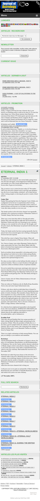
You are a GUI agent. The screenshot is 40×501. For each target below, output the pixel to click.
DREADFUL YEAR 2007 (9, 470)
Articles (9, 166)
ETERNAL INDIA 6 (8, 416)
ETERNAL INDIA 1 (19, 166)
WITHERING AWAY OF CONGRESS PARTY (14, 126)
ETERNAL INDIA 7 (8, 421)
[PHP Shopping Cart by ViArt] (34, 494)
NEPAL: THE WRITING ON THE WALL (13, 477)
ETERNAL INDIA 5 (8, 411)
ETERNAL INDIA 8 (8, 426)
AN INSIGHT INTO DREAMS (10, 465)
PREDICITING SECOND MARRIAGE (13, 462)
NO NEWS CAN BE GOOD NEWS (12, 464)
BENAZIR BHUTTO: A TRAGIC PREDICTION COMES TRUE (19, 472)
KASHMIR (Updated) (7, 107)
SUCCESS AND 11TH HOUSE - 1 (12, 460)
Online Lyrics (14, 498)
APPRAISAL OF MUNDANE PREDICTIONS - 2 (15, 458)
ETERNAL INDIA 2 (8, 396)
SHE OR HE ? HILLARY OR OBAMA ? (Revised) (16, 475)
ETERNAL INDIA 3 (8, 401)
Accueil (3, 166)
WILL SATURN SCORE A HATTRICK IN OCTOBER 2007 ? (19, 467)
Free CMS (27, 498)
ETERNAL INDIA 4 (8, 406)
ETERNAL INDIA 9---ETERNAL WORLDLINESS (19, 431)
